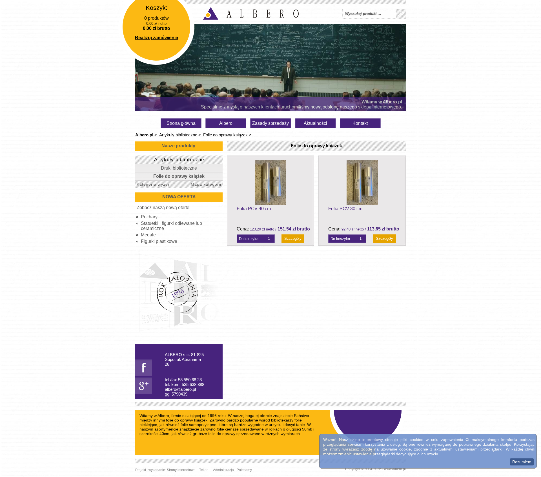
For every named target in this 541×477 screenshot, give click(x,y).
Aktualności (315, 123)
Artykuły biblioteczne (178, 134)
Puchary (149, 216)
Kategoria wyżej (153, 184)
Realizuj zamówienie (156, 37)
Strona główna (181, 123)
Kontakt (360, 123)
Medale (148, 234)
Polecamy (244, 470)
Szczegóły (292, 238)
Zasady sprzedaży (270, 123)
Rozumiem (521, 462)
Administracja (223, 470)
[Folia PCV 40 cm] (270, 182)
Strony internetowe (181, 470)
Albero (225, 123)
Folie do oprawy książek (225, 134)
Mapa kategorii (206, 184)
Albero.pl (144, 134)
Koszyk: (156, 7)
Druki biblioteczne (179, 168)
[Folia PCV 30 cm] (362, 182)
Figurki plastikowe (159, 241)
